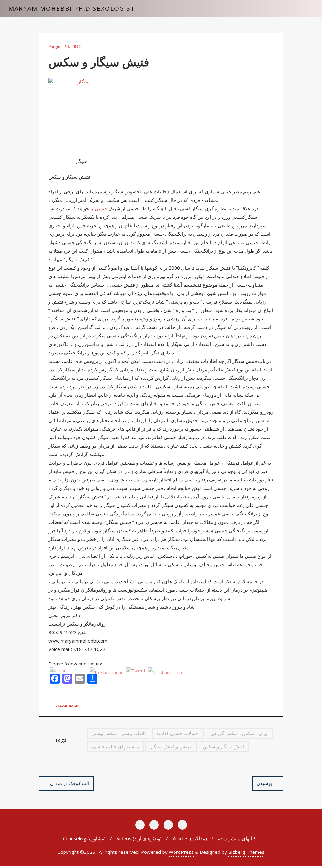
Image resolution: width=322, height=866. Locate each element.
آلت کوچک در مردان (69, 783)
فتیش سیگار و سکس (224, 746)
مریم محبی (66, 705)
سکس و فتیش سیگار (171, 746)
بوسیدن (264, 783)
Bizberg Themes (246, 852)
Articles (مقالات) (190, 838)
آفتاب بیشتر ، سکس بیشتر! (118, 733)
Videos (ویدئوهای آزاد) (139, 838)
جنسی (101, 208)
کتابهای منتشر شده (237, 838)
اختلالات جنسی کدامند (178, 733)
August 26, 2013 (64, 46)
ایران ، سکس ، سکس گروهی (240, 733)
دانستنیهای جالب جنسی (115, 746)
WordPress (181, 852)
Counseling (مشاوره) (84, 838)
